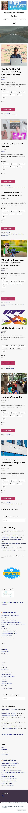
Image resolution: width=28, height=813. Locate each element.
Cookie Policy (4, 807)
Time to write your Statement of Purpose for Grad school (13, 462)
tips (21, 503)
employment (8, 368)
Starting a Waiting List (12, 397)
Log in (2, 646)
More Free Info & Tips (9, 612)
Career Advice (7, 113)
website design (22, 186)
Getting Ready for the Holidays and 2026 (10, 531)
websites (6, 235)
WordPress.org (4, 653)
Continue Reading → (8, 109)
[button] (14, 23)
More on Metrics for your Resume (8, 535)
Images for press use (6, 674)
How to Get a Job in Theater (7, 672)
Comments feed (4, 651)
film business (8, 304)
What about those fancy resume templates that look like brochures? (12, 263)
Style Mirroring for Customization (8, 537)
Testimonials (4, 681)
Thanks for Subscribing (6, 683)
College (7, 503)
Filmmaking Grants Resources (7, 547)
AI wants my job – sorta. (6, 635)
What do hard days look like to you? (9, 633)
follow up (7, 234)
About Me (3, 662)
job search (18, 115)
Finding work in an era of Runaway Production (11, 539)
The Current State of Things (7, 638)
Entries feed (4, 649)
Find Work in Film (5, 669)
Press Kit (3, 679)
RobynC (3, 79)
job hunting (8, 186)
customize (11, 503)
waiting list (12, 435)
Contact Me (4, 667)
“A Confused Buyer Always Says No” (9, 550)
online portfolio (17, 234)
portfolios (21, 234)
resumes (22, 115)
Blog (2, 665)
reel (15, 186)
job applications (9, 115)
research (15, 503)
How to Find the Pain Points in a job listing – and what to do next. (11, 72)
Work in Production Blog (6, 688)
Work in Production (5, 685)
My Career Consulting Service (7, 676)
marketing (22, 304)
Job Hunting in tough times (14, 328)
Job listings (14, 115)
